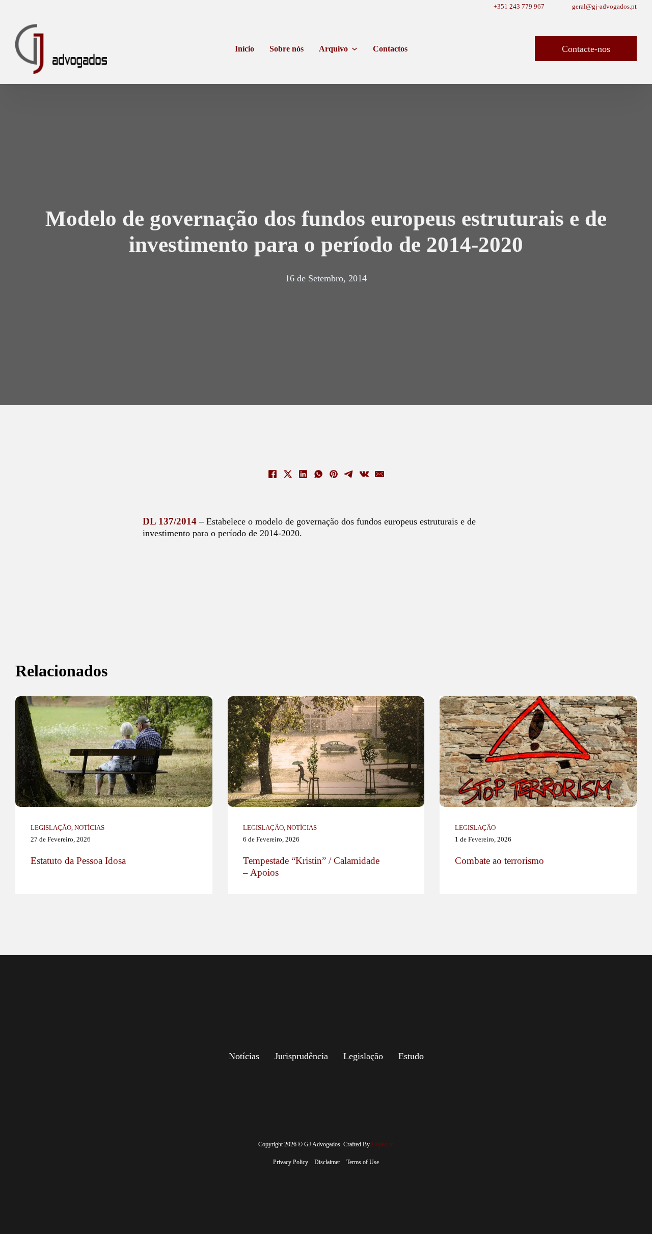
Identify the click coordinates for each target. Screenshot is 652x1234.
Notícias (89, 827)
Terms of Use (362, 1162)
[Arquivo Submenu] (354, 49)
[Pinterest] (333, 474)
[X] (287, 474)
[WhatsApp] (318, 474)
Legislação (51, 827)
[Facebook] (272, 474)
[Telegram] (349, 474)
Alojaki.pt (382, 1144)
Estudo (411, 1056)
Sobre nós (286, 48)
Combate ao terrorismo (499, 860)
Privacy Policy (290, 1162)
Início (244, 48)
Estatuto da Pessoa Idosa (78, 860)
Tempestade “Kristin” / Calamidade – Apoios (311, 866)
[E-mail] (379, 474)
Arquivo (333, 48)
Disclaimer (327, 1162)
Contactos (390, 48)
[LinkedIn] (303, 474)
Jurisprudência (301, 1056)
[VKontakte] (364, 474)
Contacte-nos (586, 49)
